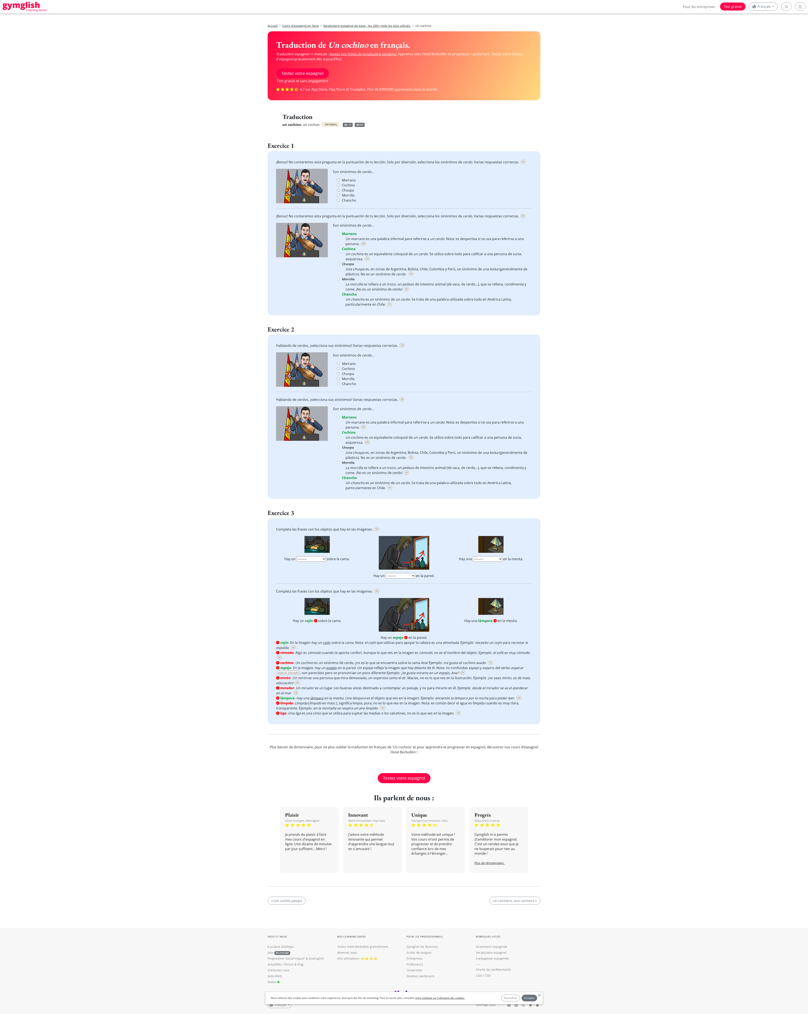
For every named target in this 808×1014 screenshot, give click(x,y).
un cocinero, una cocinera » (515, 900)
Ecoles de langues (419, 953)
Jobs (278, 953)
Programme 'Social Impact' (286, 958)
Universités (414, 970)
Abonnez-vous (347, 953)
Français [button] (764, 6)
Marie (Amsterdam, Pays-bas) (366, 821)
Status (272, 982)
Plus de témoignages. (489, 863)
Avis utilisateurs (348, 958)
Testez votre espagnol (302, 73)
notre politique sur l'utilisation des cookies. (440, 998)
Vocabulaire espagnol (491, 953)
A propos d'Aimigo (280, 947)
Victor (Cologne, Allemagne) (302, 821)
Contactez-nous (279, 970)
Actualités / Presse (281, 964)
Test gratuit (733, 6)
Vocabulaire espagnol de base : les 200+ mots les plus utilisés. (367, 26)
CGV (487, 975)
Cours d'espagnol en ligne (300, 26)
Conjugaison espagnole (492, 958)
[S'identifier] (800, 7)
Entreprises (415, 958)
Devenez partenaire (420, 976)
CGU (479, 975)
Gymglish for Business (422, 947)
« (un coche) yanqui (286, 900)
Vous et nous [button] (277, 936)
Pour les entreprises (699, 6)
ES (350, 125)
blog (300, 964)
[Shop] (786, 7)
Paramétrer (510, 998)
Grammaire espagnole (491, 947)
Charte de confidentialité (493, 970)
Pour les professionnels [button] (425, 936)
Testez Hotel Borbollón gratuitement (362, 947)
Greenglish (316, 958)
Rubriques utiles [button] (488, 936)
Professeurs (415, 964)
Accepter (529, 998)
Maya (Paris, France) (487, 821)
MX (362, 125)
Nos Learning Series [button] (351, 936)
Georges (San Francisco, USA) (429, 821)
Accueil (273, 26)
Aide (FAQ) (275, 976)
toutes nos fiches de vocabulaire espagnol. (363, 54)
